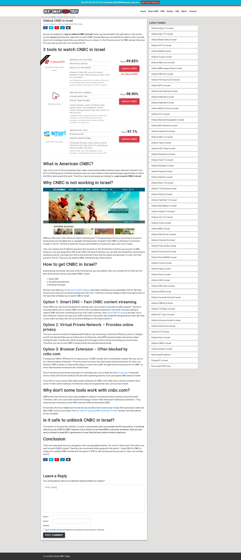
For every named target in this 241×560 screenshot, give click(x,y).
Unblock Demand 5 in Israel (163, 154)
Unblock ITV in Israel (160, 332)
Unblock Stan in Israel (160, 274)
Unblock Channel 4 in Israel (163, 240)
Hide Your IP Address (150, 2)
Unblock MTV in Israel (160, 85)
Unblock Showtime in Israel (163, 326)
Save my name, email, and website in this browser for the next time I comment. (75, 530)
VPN (162, 11)
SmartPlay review (54, 104)
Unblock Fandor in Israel (161, 171)
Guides (170, 11)
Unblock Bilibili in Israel (161, 51)
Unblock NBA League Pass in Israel (166, 68)
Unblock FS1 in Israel (160, 114)
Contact (193, 11)
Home (143, 11)
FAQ (177, 11)
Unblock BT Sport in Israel (162, 314)
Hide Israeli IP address (161, 355)
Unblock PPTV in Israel (161, 45)
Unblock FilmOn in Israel (161, 177)
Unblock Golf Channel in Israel (164, 91)
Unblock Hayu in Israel (161, 269)
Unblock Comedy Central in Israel (165, 297)
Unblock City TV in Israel (162, 217)
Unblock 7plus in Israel (161, 143)
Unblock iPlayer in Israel (161, 349)
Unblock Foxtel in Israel (161, 263)
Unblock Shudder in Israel (162, 166)
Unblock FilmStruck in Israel (163, 234)
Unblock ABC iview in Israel (163, 286)
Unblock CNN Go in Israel (162, 303)
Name (46, 517)
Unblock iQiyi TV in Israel (162, 34)
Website (46, 526)
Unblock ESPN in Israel (161, 292)
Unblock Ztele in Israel (161, 223)
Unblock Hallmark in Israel (162, 97)
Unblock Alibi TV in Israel (162, 137)
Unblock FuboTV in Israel (162, 160)
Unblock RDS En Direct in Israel (164, 108)
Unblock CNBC (129, 68)
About (184, 11)
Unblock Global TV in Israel (163, 211)
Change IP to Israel (159, 360)
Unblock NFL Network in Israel (164, 125)
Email (46, 521)
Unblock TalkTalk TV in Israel (164, 200)
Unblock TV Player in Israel (163, 309)
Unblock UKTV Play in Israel (163, 148)
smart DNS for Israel (116, 313)
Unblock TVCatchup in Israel (163, 188)
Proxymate (123, 373)
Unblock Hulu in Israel (160, 337)
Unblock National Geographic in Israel (167, 120)
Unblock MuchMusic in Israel (164, 206)
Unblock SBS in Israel (160, 280)
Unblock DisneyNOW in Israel (163, 257)
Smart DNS (153, 11)
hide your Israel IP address (78, 290)
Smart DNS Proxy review (54, 142)
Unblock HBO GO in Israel (162, 74)
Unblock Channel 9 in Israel (163, 131)
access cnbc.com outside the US (106, 426)
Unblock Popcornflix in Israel (163, 246)
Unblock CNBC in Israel (161, 343)
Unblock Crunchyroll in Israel (163, 251)
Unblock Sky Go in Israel (161, 194)
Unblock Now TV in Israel (162, 183)
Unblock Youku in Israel (161, 57)
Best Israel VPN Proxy (161, 366)
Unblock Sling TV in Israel (162, 28)
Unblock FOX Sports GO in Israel (165, 80)
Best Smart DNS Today (73, 24)
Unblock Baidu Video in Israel (164, 40)
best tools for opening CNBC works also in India (96, 411)
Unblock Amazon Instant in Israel (166, 320)
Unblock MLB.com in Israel (162, 62)
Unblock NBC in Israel (160, 229)
